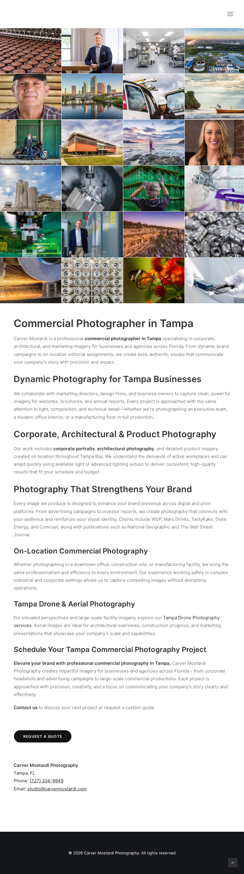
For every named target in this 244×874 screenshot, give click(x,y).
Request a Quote (42, 736)
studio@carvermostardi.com (57, 789)
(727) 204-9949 (46, 781)
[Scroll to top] (232, 862)
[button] (230, 14)
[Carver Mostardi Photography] (17, 14)
